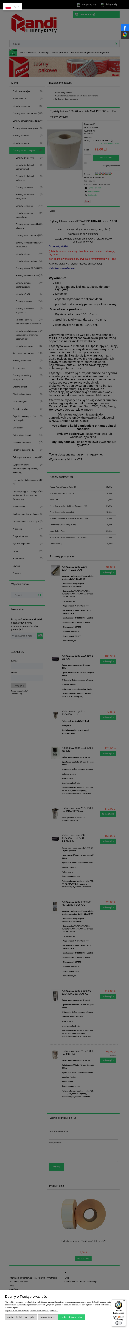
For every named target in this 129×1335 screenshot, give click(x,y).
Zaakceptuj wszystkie (71, 1317)
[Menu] (124, 1301)
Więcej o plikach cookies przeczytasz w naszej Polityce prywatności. (31, 1310)
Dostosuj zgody (48, 1317)
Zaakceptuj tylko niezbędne (21, 1317)
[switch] (118, 1323)
